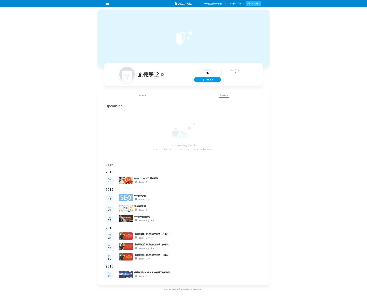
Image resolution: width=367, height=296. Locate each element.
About (142, 95)
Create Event (253, 3)
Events (224, 95)
